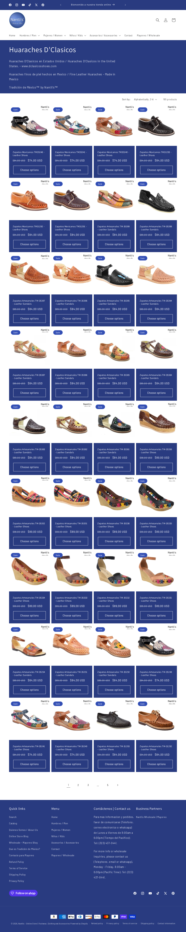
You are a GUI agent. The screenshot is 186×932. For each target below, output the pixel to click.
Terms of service (130, 923)
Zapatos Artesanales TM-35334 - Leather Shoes (29, 599)
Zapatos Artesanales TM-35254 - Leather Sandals (29, 674)
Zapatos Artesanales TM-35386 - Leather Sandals (71, 377)
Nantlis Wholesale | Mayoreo (151, 816)
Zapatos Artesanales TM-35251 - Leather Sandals (71, 674)
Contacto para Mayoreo (21, 855)
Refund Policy (16, 861)
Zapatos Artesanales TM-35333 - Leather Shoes (71, 599)
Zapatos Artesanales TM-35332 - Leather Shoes (113, 599)
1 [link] (68, 785)
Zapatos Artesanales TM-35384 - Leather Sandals (156, 377)
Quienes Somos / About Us (23, 829)
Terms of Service (18, 868)
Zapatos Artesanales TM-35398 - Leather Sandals (156, 228)
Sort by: (126, 99)
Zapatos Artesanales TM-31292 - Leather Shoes (156, 748)
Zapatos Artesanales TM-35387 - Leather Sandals (29, 377)
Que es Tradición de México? (24, 848)
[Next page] (118, 785)
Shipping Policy (17, 874)
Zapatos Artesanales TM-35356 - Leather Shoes (156, 451)
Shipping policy (147, 923)
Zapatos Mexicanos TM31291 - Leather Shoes (71, 228)
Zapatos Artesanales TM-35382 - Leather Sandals (71, 451)
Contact (55, 848)
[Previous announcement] (61, 4)
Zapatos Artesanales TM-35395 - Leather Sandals (113, 302)
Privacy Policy (16, 880)
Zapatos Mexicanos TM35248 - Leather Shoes (29, 154)
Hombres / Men (59, 823)
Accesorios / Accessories (65, 842)
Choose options (29, 170)
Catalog (13, 823)
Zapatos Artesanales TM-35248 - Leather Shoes (156, 674)
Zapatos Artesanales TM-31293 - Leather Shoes (113, 748)
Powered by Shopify (79, 923)
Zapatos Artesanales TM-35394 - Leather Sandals (156, 302)
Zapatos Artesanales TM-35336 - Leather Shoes (113, 525)
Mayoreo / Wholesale (62, 855)
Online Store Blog (18, 836)
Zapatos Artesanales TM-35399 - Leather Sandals (113, 228)
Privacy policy (112, 923)
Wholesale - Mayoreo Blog (23, 842)
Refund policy (97, 923)
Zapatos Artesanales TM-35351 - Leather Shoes (71, 525)
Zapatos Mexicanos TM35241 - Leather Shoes (71, 154)
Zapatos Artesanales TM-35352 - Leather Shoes (29, 525)
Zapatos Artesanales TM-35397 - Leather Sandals (29, 302)
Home (54, 816)
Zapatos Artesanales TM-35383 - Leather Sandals (29, 451)
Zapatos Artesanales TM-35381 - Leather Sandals (113, 451)
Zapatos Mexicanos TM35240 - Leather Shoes (113, 154)
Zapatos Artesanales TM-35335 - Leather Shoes (156, 525)
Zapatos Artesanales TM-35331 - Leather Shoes (156, 599)
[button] (29, 35)
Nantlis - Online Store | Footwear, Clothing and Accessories (44, 923)
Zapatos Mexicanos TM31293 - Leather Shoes (155, 154)
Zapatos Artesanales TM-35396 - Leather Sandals (71, 302)
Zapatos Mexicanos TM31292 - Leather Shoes (29, 228)
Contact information (166, 923)
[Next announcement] (125, 4)
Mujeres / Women (60, 829)
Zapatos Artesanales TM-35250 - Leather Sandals (113, 674)
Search (13, 816)
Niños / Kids (57, 836)
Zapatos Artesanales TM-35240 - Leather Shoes (71, 748)
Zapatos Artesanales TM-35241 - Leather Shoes (29, 748)
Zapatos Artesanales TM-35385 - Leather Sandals (113, 377)
